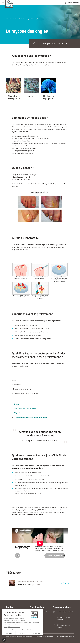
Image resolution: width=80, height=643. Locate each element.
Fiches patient (18, 19)
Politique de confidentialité (24, 637)
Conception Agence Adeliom (44, 637)
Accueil (8, 19)
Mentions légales (11, 637)
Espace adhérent (73, 2)
